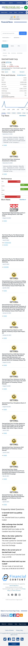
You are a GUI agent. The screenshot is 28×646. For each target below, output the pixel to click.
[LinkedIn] (15, 595)
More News (22, 115)
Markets (5, 45)
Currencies (13, 53)
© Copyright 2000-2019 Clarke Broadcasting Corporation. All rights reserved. (14, 634)
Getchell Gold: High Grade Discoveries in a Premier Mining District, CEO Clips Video (13, 214)
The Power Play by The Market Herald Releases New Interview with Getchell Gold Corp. (13, 236)
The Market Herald (8, 242)
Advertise (10, 624)
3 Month (19, 113)
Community (20, 2)
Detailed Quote (21, 75)
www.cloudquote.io (14, 585)
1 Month (13, 113)
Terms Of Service (16, 590)
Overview (5, 53)
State (15, 12)
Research (22, 72)
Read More (22, 199)
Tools (4, 50)
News (3, 2)
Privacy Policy (19, 630)
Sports (11, 2)
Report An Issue (22, 624)
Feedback (14, 644)
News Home (4, 12)
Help (16, 624)
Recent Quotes (5, 37)
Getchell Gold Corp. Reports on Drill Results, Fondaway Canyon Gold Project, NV (13, 331)
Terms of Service (9, 630)
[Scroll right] (27, 2)
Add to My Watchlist (6, 69)
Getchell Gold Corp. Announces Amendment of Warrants (11, 160)
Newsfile (5, 145)
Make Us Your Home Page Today (10, 611)
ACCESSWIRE (6, 267)
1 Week (8, 113)
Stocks (12, 45)
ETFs (19, 45)
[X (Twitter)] (8, 595)
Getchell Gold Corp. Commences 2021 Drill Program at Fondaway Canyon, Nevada (13, 448)
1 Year (24, 113)
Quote (6, 72)
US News (21, 12)
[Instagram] (19, 595)
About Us (4, 624)
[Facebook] (12, 595)
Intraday (3, 113)
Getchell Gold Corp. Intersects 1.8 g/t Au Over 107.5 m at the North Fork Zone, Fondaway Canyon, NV (13, 130)
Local (10, 12)
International (19, 53)
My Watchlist (16, 37)
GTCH (8, 62)
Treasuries (5, 55)
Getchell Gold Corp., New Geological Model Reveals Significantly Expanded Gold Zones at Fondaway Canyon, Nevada (13, 497)
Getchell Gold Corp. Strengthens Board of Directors (14, 403)
